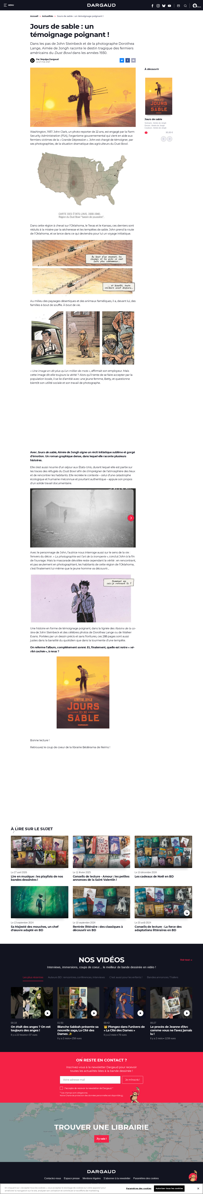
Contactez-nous (52, 1178)
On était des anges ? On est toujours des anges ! (31, 1028)
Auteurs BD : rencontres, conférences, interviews (76, 977)
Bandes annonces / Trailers (162, 977)
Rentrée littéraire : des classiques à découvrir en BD (98, 928)
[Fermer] (198, 1188)
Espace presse (72, 1178)
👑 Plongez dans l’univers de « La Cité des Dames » (124, 1028)
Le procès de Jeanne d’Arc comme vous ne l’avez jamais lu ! (171, 1030)
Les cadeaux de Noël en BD (154, 876)
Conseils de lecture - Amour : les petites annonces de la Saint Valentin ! (101, 878)
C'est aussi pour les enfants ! (125, 977)
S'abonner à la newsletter (117, 1178)
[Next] (131, 518)
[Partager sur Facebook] (127, 60)
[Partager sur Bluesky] (122, 60)
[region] (101, 1188)
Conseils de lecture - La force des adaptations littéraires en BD (158, 928)
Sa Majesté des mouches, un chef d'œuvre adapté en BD (34, 928)
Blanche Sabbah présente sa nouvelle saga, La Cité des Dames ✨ (77, 1030)
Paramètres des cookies (146, 1178)
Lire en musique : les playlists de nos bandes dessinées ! (37, 878)
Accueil (34, 16)
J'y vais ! (102, 1138)
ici (122, 1095)
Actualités (47, 16)
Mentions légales (92, 1178)
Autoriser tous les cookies (169, 1188)
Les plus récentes (33, 977)
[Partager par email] (133, 60)
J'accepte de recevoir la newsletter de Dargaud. (88, 1088)
